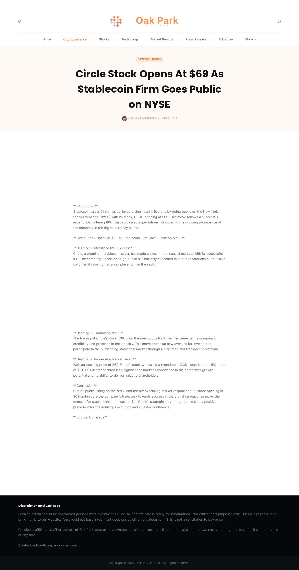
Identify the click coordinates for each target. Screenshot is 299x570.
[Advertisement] (149, 173)
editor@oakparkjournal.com (55, 545)
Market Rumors (162, 39)
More (249, 39)
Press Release (196, 39)
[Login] (279, 21)
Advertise (226, 39)
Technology (130, 39)
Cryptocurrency (75, 39)
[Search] (19, 21)
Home (47, 39)
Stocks (104, 39)
